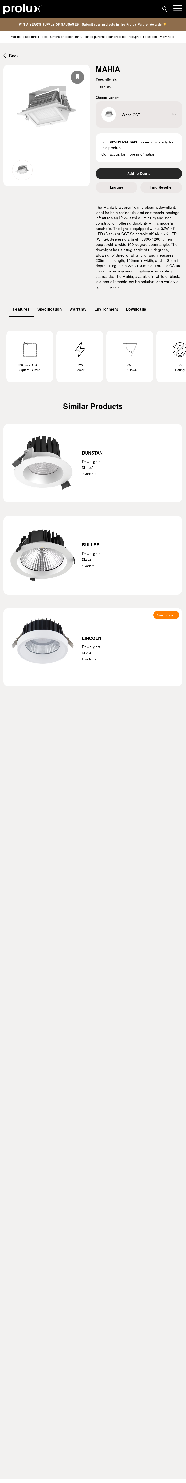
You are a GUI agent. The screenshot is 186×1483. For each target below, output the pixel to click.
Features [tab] (21, 309)
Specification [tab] (49, 309)
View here (167, 37)
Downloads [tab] (136, 309)
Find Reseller (161, 187)
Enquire (116, 187)
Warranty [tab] (78, 309)
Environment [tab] (106, 309)
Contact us (110, 154)
